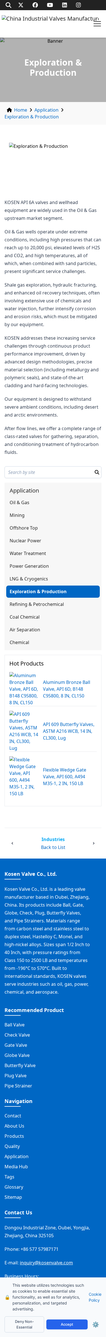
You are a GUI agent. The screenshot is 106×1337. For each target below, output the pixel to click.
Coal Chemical (25, 617)
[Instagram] (78, 5)
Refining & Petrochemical (37, 604)
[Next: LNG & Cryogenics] (93, 843)
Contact (13, 1116)
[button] (97, 23)
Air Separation (25, 630)
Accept (67, 1324)
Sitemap (13, 1197)
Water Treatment (28, 553)
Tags (9, 1177)
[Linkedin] (64, 5)
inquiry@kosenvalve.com (46, 1263)
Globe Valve (17, 1055)
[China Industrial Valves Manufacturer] (50, 23)
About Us (14, 1126)
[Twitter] (20, 5)
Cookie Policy (95, 1297)
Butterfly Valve (20, 1065)
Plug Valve (16, 1075)
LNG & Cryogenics (29, 579)
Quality (12, 1146)
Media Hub (16, 1166)
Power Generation (29, 566)
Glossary (14, 1187)
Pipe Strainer (18, 1086)
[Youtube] (50, 5)
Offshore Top (24, 528)
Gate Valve (16, 1045)
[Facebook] (35, 5)
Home (20, 110)
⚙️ (95, 1324)
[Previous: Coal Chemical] (12, 843)
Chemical (19, 642)
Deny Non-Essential (24, 1324)
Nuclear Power (25, 541)
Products (14, 1136)
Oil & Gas (19, 502)
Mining (17, 515)
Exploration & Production (32, 117)
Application (46, 110)
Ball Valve (15, 1025)
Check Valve (17, 1035)
